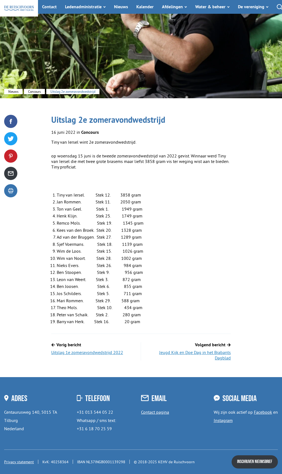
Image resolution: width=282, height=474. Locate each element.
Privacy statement (19, 461)
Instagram (223, 420)
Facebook (263, 412)
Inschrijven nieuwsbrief (254, 461)
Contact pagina (155, 412)
